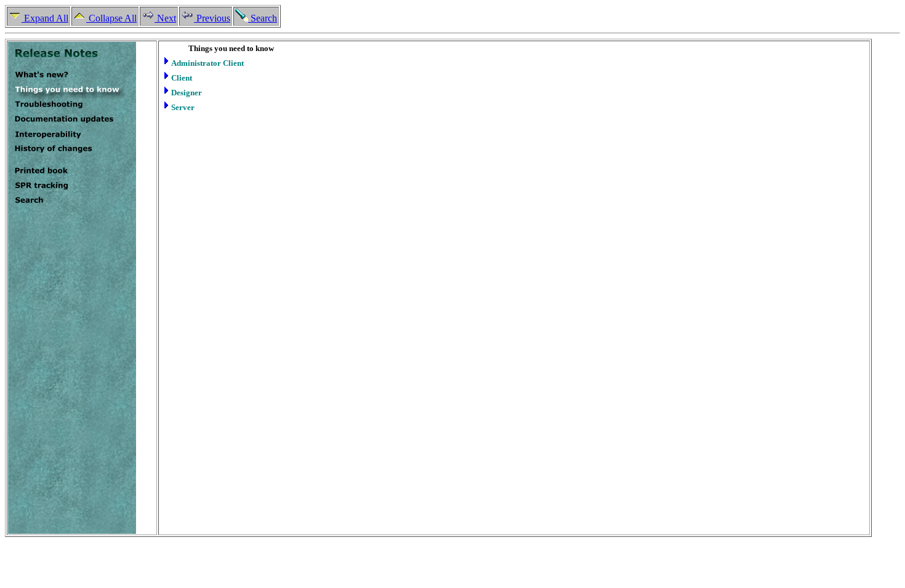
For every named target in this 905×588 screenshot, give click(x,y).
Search (262, 18)
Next (165, 18)
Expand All (45, 18)
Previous (212, 18)
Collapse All (111, 18)
